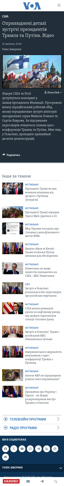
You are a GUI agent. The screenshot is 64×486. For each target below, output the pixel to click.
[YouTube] (28, 481)
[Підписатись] (5, 457)
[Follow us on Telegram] (38, 448)
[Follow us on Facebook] (5, 448)
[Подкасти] (55, 448)
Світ (27, 284)
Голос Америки (11, 49)
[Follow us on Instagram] (30, 448)
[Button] (11, 156)
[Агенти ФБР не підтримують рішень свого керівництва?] (12, 375)
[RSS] (46, 448)
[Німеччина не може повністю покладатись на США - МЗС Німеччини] (12, 268)
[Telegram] (41, 481)
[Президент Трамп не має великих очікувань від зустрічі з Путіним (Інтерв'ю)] (12, 188)
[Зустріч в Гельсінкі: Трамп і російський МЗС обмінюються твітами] (12, 332)
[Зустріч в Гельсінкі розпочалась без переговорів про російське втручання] (12, 288)
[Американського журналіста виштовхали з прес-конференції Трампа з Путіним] (12, 352)
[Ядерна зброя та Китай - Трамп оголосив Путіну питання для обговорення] (12, 248)
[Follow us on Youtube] (22, 448)
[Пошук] (55, 481)
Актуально (31, 184)
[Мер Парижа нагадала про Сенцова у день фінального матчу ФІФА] (12, 228)
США (5, 16)
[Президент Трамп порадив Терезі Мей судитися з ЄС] (12, 212)
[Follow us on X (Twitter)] (13, 448)
